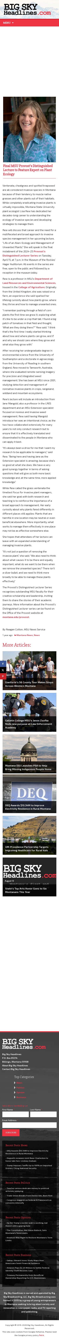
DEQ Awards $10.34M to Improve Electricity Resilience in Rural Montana (28, 807)
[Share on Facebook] (3, 664)
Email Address (10, 1120)
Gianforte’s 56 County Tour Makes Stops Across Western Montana (29, 684)
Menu (7, 22)
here (41, 1335)
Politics (20, 1087)
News (37, 635)
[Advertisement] (29, 60)
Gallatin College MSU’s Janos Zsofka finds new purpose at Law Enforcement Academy (28, 724)
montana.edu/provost (16, 616)
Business (21, 1097)
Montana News (25, 635)
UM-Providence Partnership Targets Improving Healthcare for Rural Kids (26, 848)
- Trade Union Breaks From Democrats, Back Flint (29, 1195)
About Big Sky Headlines (15, 1065)
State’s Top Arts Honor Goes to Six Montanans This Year (26, 890)
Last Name (36, 1109)
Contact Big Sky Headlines (16, 1069)
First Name (8, 1109)
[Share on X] (3, 670)
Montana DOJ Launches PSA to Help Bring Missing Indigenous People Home (28, 767)
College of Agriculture (31, 287)
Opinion (20, 1092)
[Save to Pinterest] (3, 676)
